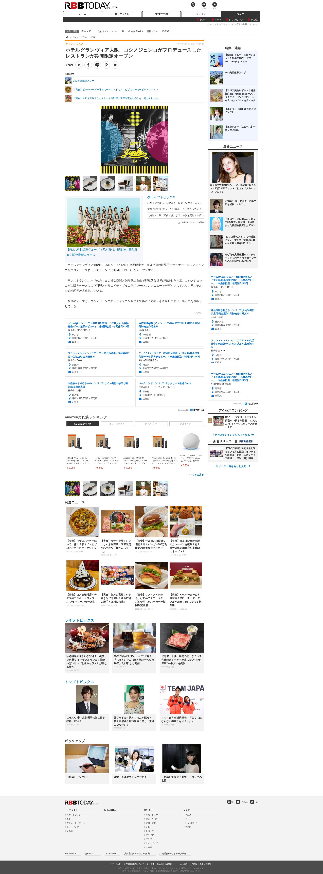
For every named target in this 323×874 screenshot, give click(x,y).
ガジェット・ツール (76, 823)
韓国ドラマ (152, 31)
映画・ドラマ (152, 815)
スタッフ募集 (205, 864)
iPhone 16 (86, 31)
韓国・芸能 (151, 823)
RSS (257, 802)
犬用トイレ (185, 424)
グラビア (150, 835)
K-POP (165, 31)
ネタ (69, 819)
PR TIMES (70, 853)
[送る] (97, 65)
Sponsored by (183, 410)
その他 (254, 19)
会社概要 (150, 864)
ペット (218, 19)
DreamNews (110, 853)
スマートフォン (74, 815)
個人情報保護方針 (164, 864)
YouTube (245, 802)
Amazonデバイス (82, 424)
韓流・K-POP (152, 819)
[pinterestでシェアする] (106, 65)
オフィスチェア (117, 424)
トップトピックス (79, 682)
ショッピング (236, 19)
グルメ (203, 19)
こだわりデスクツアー (106, 31)
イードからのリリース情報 (186, 864)
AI (123, 31)
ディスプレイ (151, 424)
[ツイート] (79, 65)
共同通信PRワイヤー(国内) (137, 853)
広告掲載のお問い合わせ (134, 864)
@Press (89, 853)
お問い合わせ (115, 864)
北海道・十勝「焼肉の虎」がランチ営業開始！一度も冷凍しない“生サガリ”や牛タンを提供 (195, 215)
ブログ (149, 839)
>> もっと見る (196, 474)
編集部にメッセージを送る (193, 222)
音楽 (148, 827)
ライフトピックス (163, 197)
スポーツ (150, 831)
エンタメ (201, 14)
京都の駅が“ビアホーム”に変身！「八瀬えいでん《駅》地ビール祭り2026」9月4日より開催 (195, 209)
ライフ (240, 14)
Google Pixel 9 (135, 31)
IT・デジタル (122, 14)
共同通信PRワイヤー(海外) (172, 853)
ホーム (82, 14)
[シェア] (88, 65)
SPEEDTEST (161, 14)
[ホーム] (67, 37)
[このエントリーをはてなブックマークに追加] (115, 65)
